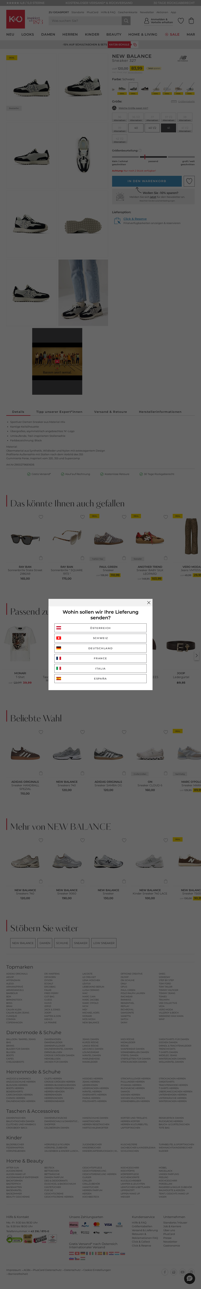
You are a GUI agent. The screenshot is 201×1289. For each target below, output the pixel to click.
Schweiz (100, 638)
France (100, 658)
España (100, 678)
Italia (100, 668)
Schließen (149, 602)
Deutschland (100, 648)
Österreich (100, 628)
